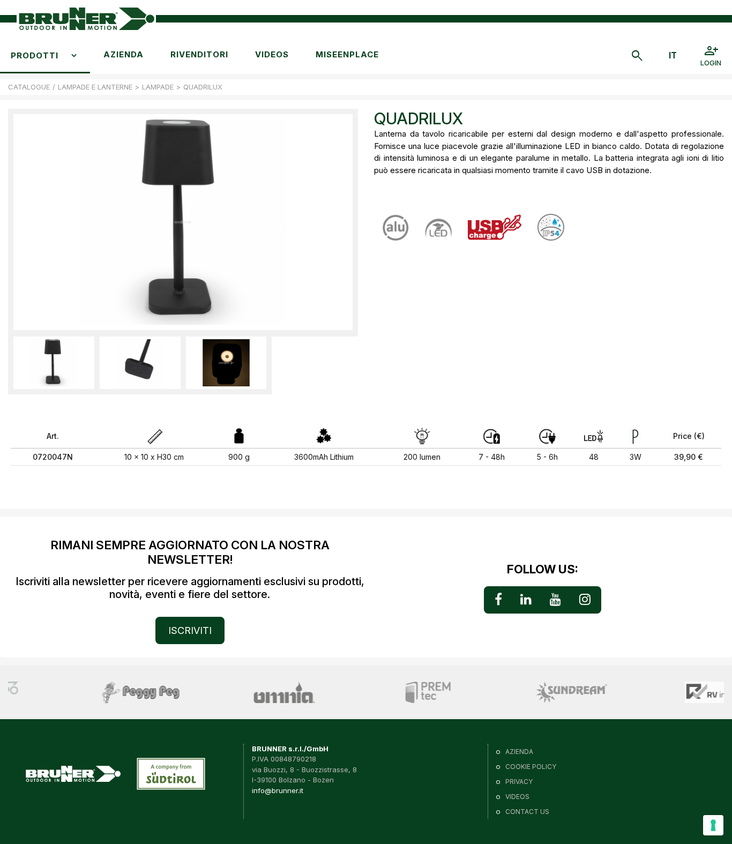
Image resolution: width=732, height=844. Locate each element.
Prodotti (34, 55)
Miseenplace (347, 54)
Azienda (123, 54)
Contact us (527, 812)
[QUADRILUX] (53, 363)
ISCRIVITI (190, 630)
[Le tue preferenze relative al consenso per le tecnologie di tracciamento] (713, 825)
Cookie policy (530, 767)
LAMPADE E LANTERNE (95, 87)
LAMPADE (158, 87)
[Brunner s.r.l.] (86, 19)
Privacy (519, 782)
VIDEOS (272, 54)
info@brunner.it (277, 790)
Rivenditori (199, 54)
